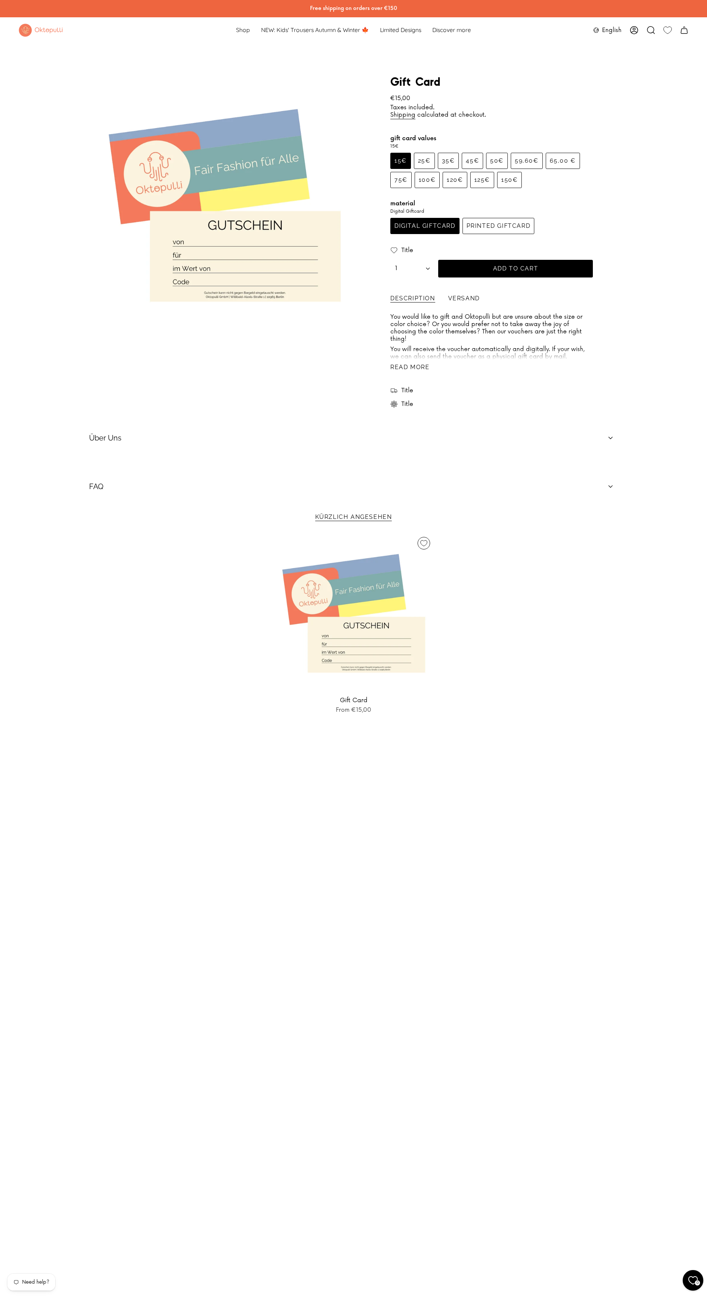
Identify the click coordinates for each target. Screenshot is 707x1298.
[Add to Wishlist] (424, 543)
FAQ (96, 486)
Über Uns (105, 438)
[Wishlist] (667, 30)
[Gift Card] (354, 613)
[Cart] (684, 30)
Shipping (402, 115)
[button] (243, 30)
